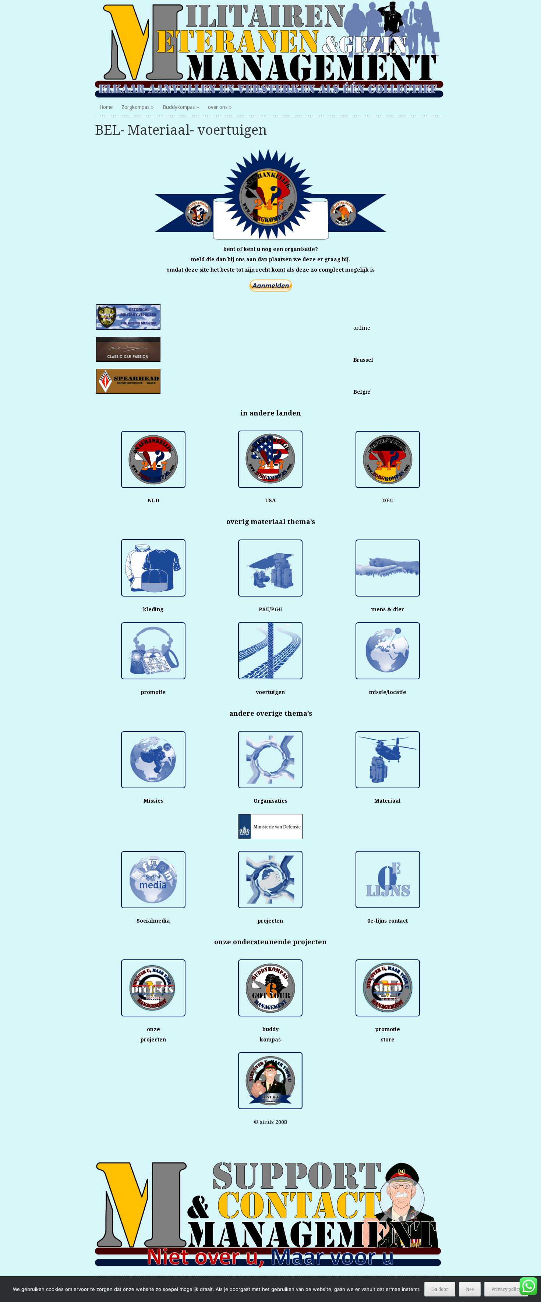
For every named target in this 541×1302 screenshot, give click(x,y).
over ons (217, 107)
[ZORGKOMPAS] (270, 49)
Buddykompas (179, 107)
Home (106, 107)
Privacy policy (506, 1289)
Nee (470, 1289)
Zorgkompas (135, 107)
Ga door (439, 1289)
